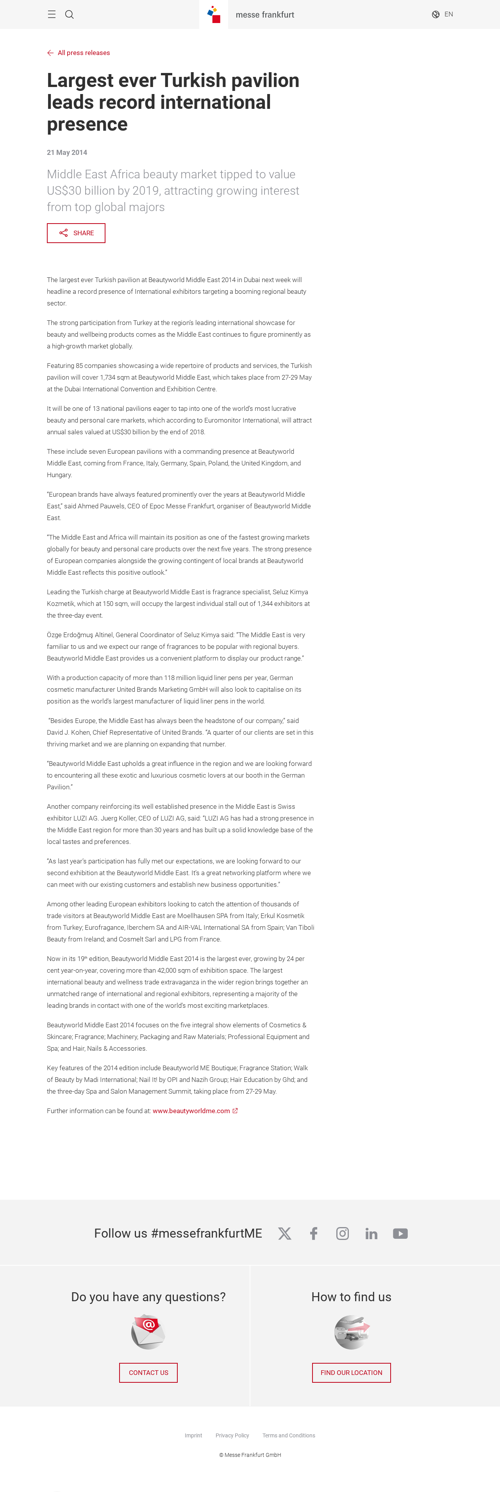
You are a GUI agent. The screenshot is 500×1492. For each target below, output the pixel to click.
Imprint (193, 1435)
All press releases (84, 53)
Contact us (148, 1373)
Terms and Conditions (288, 1435)
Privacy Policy (232, 1435)
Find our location (351, 1373)
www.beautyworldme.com (191, 1111)
